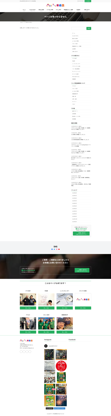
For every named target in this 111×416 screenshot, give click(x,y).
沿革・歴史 (74, 99)
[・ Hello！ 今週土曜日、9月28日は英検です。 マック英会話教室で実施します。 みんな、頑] (49, 377)
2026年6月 (74, 192)
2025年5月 (74, 200)
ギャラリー (74, 101)
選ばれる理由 (75, 38)
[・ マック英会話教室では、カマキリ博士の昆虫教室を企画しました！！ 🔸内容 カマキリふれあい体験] (61, 377)
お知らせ (80, 126)
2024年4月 (74, 208)
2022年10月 (74, 219)
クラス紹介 (74, 58)
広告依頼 (74, 113)
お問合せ (88, 1)
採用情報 (74, 119)
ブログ (73, 104)
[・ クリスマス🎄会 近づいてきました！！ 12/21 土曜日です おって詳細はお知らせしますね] (49, 354)
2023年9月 (74, 211)
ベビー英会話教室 (75, 68)
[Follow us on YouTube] (30, 351)
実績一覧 (74, 96)
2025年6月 (74, 198)
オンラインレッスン (76, 71)
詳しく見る (28, 308)
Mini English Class (75, 76)
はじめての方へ (75, 35)
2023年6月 (74, 213)
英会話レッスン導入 (76, 116)
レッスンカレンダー (76, 63)
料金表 (73, 61)
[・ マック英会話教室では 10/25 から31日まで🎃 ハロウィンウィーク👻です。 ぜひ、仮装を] (61, 354)
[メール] (27, 351)
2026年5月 (74, 195)
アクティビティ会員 (76, 66)
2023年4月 (74, 216)
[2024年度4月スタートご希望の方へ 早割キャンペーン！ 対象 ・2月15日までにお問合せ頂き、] (49, 400)
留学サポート (75, 111)
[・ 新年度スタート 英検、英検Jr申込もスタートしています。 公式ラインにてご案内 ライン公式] (61, 389)
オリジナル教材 (75, 74)
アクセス (74, 86)
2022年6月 (74, 221)
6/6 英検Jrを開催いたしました (78, 134)
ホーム (73, 33)
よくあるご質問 (75, 41)
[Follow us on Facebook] (21, 351)
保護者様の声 (75, 93)
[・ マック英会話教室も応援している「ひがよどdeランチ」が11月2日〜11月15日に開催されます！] (49, 366)
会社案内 (74, 48)
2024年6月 (74, 206)
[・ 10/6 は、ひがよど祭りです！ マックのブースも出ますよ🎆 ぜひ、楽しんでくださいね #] (61, 366)
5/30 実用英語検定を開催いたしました (80, 139)
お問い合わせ (75, 51)
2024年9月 (74, 203)
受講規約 (74, 79)
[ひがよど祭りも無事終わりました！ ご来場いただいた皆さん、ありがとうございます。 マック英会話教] (61, 400)
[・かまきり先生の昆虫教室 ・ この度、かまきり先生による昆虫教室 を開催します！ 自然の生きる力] (49, 389)
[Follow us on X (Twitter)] (24, 351)
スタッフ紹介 (75, 43)
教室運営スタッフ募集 (76, 46)
